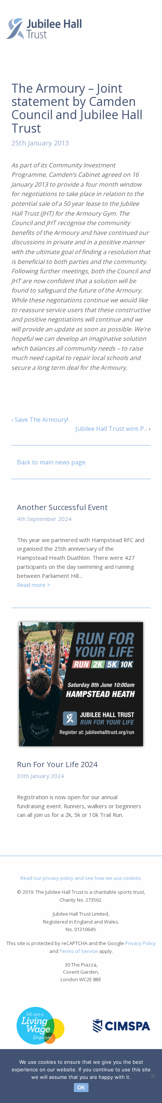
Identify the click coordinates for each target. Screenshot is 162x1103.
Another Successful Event (62, 507)
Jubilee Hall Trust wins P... (111, 428)
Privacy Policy (140, 943)
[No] (152, 1076)
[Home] (43, 28)
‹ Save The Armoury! (39, 419)
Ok (81, 1087)
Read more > (33, 584)
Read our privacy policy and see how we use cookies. (81, 878)
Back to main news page (51, 462)
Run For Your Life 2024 (57, 764)
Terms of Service (79, 951)
